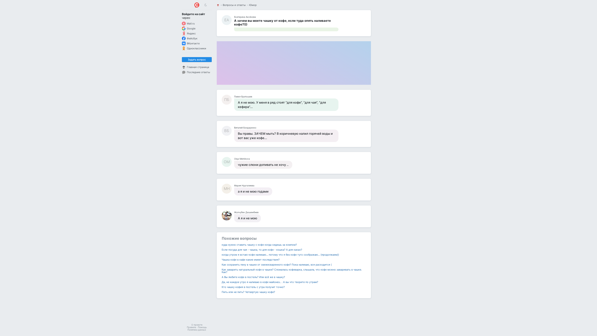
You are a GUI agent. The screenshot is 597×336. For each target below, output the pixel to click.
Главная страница (198, 67)
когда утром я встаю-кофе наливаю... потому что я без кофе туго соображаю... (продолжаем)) (280, 254)
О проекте (196, 324)
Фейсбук (192, 38)
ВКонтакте (193, 43)
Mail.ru (191, 23)
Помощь (202, 327)
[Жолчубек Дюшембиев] (228, 215)
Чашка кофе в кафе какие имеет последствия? (251, 259)
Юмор (253, 5)
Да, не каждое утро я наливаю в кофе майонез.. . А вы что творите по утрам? (270, 282)
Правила (191, 327)
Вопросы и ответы (234, 5)
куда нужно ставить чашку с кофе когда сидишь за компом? (259, 244)
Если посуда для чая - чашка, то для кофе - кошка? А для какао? (262, 249)
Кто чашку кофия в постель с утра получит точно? (253, 287)
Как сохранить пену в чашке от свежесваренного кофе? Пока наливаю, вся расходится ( (277, 264)
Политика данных (196, 329)
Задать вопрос (197, 59)
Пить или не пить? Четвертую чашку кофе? (248, 292)
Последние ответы (198, 72)
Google (191, 28)
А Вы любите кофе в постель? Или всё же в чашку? (253, 277)
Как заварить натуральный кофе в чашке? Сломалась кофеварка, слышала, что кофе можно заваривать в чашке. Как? (292, 271)
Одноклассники (196, 48)
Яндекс (191, 33)
